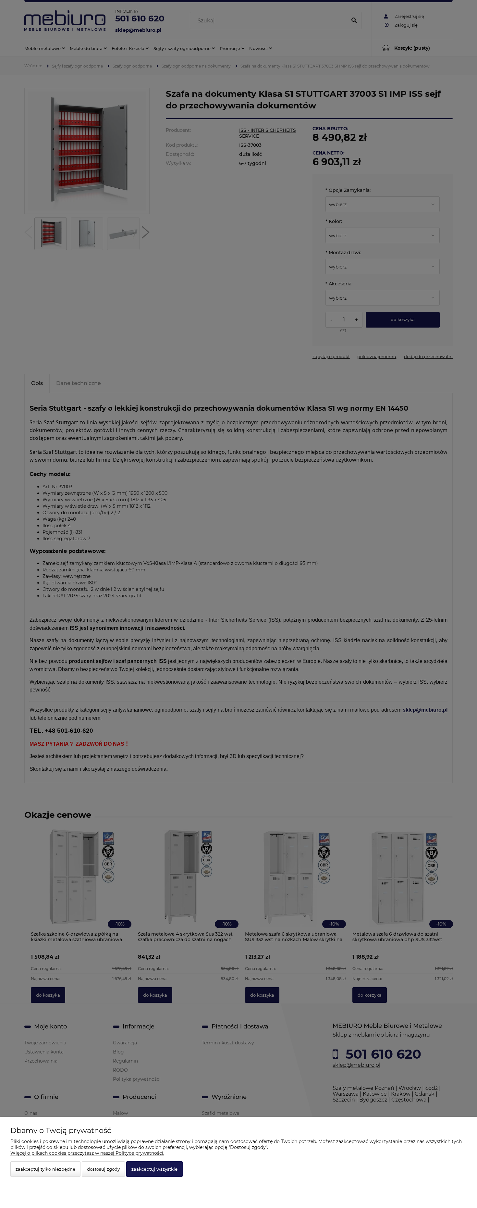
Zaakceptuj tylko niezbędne (45, 1169)
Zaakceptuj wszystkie (154, 1169)
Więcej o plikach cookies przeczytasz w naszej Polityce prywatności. (87, 1153)
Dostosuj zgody (103, 1169)
